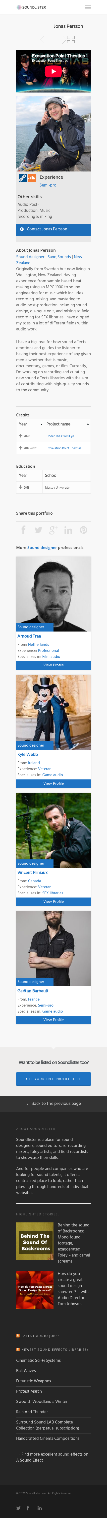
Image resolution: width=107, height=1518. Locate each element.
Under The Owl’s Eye (60, 436)
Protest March (29, 1391)
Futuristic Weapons (33, 1381)
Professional (48, 651)
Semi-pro (48, 185)
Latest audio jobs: (40, 1336)
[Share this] (23, 530)
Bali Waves (26, 1371)
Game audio (52, 775)
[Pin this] (83, 530)
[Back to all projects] (71, 40)
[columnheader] (30, 424)
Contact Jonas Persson (47, 229)
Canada (34, 881)
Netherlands (38, 645)
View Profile (53, 665)
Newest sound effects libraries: (54, 1350)
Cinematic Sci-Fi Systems (38, 1360)
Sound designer (30, 257)
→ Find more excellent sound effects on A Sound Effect (52, 1457)
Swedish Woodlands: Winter (42, 1401)
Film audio (51, 657)
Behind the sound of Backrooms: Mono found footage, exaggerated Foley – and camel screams (74, 1243)
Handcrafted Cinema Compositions (47, 1438)
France (34, 999)
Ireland (34, 763)
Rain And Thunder (32, 1412)
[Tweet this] (38, 530)
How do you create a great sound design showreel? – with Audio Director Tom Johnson (73, 1289)
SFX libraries (52, 893)
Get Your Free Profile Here (53, 1079)
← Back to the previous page (53, 1103)
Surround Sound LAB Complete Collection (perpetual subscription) (47, 1425)
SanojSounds (59, 257)
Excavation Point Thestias (64, 448)
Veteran (45, 769)
